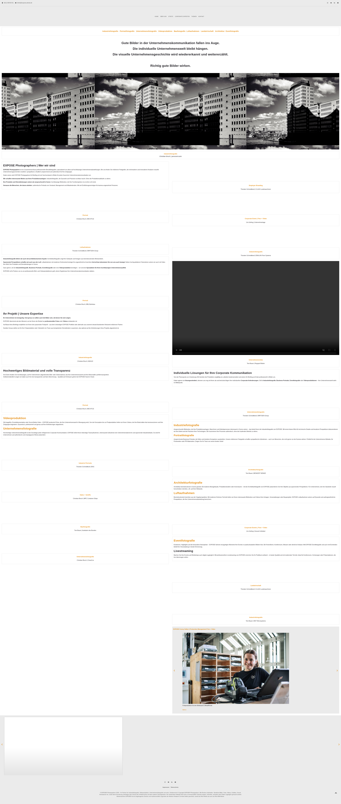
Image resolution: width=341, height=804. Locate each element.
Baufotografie (179, 31)
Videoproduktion (165, 31)
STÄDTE (170, 16)
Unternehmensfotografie (146, 31)
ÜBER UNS (163, 16)
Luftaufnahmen (193, 31)
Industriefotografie (111, 31)
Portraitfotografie (128, 31)
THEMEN (194, 16)
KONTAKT (201, 16)
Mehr (184, 710)
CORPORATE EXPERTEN (182, 16)
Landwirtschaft (207, 31)
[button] (174, 670)
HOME (156, 16)
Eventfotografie (232, 31)
